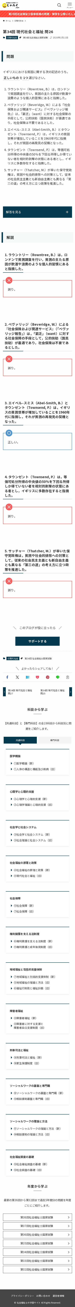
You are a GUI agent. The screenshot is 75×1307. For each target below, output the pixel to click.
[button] (7, 677)
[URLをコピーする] (67, 677)
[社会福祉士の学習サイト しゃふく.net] (11, 5)
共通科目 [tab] (20, 740)
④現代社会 (12, 37)
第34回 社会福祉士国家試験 (35, 37)
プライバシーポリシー (22, 1295)
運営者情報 (58, 1295)
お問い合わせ (43, 1295)
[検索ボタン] (59, 5)
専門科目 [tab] (54, 740)
